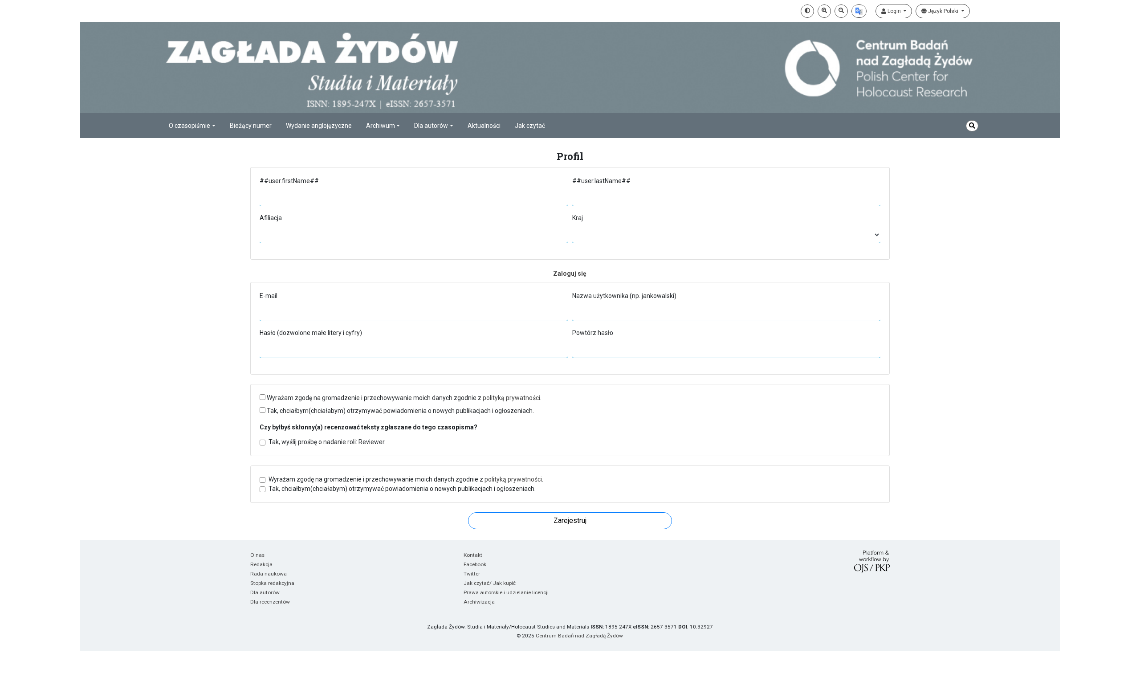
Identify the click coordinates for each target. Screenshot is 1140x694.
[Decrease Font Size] (841, 11)
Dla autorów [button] (431, 125)
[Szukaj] (972, 125)
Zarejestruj (570, 520)
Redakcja (261, 564)
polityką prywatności (511, 397)
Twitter (472, 574)
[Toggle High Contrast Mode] (807, 11)
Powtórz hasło (592, 332)
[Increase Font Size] (824, 11)
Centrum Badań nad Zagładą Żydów (579, 636)
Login (894, 11)
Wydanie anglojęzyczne (319, 125)
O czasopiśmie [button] (189, 125)
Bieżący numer (251, 125)
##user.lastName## (601, 180)
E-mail (268, 295)
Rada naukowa (268, 574)
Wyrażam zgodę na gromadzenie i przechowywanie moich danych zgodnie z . (403, 397)
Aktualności (484, 125)
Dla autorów (265, 592)
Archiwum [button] (380, 125)
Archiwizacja (479, 602)
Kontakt (473, 555)
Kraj (577, 217)
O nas (257, 555)
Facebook (475, 564)
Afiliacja (271, 217)
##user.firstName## (289, 180)
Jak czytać (530, 125)
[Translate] (859, 11)
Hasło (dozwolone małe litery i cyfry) (311, 332)
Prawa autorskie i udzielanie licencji (506, 592)
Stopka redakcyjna (272, 583)
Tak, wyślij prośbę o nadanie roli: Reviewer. (327, 441)
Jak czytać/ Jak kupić (490, 583)
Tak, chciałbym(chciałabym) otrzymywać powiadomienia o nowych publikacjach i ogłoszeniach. (399, 410)
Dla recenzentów (270, 602)
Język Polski (943, 11)
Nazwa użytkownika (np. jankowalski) (624, 295)
